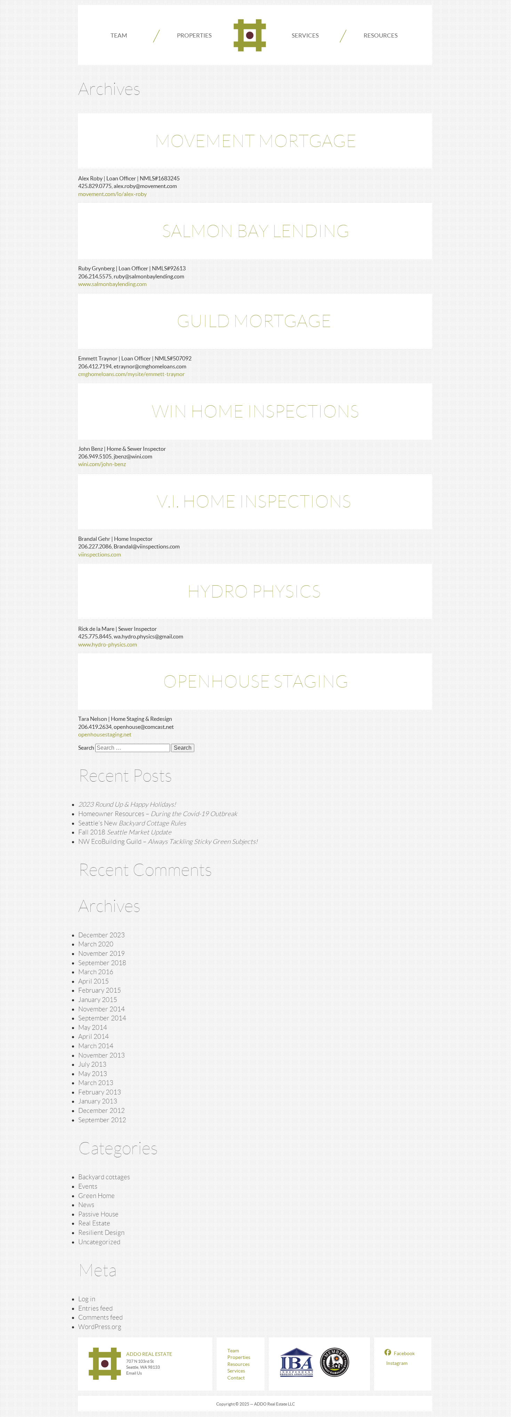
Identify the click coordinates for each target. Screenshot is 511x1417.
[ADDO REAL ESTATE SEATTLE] (250, 35)
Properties (194, 35)
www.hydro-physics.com (107, 644)
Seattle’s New (132, 823)
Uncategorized (99, 1242)
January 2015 (97, 999)
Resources (381, 35)
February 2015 (99, 990)
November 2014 (101, 1009)
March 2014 (95, 1046)
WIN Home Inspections (255, 411)
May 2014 (92, 1027)
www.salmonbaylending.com (112, 284)
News (86, 1204)
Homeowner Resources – (157, 813)
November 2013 (101, 1055)
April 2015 (93, 981)
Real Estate (94, 1223)
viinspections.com (99, 554)
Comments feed (100, 1317)
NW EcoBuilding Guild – (168, 841)
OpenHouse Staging (255, 681)
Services (305, 35)
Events (87, 1186)
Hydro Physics (255, 591)
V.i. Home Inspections (256, 501)
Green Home (96, 1195)
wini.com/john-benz (102, 464)
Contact (236, 1378)
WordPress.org (99, 1326)
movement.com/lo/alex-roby (112, 194)
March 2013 (95, 1082)
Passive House (98, 1214)
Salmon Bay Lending (255, 231)
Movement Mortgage (255, 141)
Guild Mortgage (256, 321)
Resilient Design (101, 1232)
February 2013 (99, 1092)
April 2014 (93, 1036)
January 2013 (97, 1101)
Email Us (134, 1373)
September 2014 (102, 1018)
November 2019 (101, 953)
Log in (86, 1299)
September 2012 (102, 1120)
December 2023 (101, 935)
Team (119, 35)
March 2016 (95, 972)
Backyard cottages (104, 1177)
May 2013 (92, 1073)
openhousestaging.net (104, 734)
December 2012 (101, 1110)
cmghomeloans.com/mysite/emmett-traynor (131, 374)
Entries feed (95, 1308)
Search (86, 747)
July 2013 (92, 1064)
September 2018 (102, 963)
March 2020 (95, 944)
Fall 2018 (124, 832)
